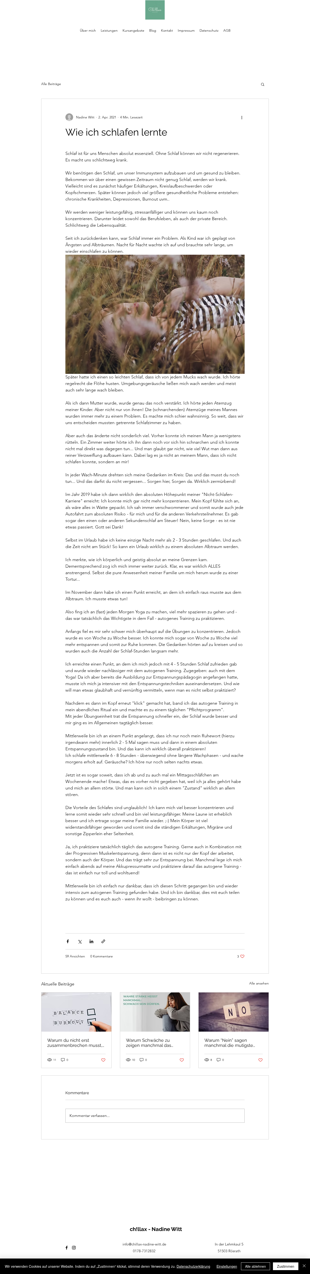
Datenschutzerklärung (193, 1266)
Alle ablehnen (255, 1266)
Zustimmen (285, 1266)
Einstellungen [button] (227, 1266)
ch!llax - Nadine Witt (156, 1229)
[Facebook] (66, 1247)
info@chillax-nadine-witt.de (144, 1244)
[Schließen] (304, 1266)
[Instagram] (73, 1247)
